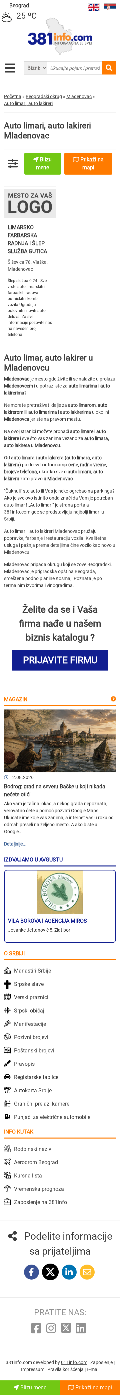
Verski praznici (31, 997)
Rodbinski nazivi (33, 1149)
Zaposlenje (102, 1362)
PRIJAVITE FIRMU (60, 660)
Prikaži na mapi (93, 1387)
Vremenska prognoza (39, 1189)
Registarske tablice (36, 1077)
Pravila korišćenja (66, 1369)
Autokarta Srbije (33, 1090)
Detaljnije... (15, 844)
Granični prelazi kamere (41, 1104)
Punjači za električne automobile (52, 1117)
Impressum (33, 1369)
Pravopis (24, 1064)
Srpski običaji (30, 1011)
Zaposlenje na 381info (40, 1202)
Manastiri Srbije (32, 971)
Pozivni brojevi (31, 1037)
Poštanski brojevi (34, 1050)
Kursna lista (28, 1175)
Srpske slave (29, 984)
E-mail (93, 1369)
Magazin (15, 699)
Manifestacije (30, 1024)
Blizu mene (32, 1387)
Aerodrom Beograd (36, 1162)
